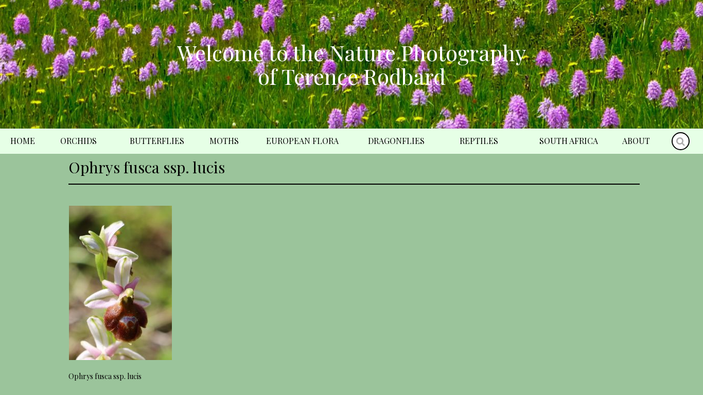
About (636, 140)
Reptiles (479, 140)
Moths (224, 140)
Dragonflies (396, 140)
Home (22, 140)
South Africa (568, 140)
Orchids (78, 140)
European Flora (302, 140)
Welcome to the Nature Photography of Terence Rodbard (351, 64)
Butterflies (157, 140)
